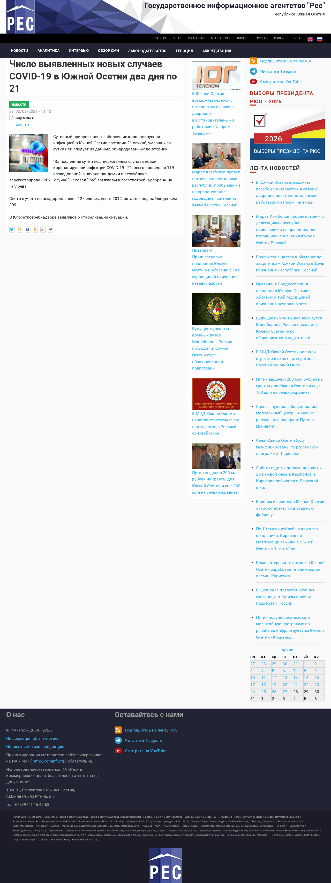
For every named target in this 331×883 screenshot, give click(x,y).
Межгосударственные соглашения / (220, 826)
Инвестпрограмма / (24, 826)
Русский (320, 39)
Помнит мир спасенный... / (306, 830)
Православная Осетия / (73, 835)
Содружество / (312, 835)
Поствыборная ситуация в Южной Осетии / (36, 835)
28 (263, 663)
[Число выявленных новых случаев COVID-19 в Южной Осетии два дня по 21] (28, 152)
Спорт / (17, 839)
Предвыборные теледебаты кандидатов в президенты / (195, 835)
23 (316, 684)
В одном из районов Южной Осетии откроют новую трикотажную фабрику (290, 508)
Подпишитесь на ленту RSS (286, 61)
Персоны (260, 38)
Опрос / (163, 830)
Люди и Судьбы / (191, 826)
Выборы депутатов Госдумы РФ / (283, 817)
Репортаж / (263, 835)
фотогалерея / (30, 839)
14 (295, 677)
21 (295, 684)
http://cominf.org (48, 761)
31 (295, 663)
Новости (19, 51)
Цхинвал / (44, 839)
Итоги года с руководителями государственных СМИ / (91, 826)
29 (274, 663)
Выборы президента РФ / (27, 821)
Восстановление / (174, 817)
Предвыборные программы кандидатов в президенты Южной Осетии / (125, 835)
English (310, 39)
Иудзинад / (148, 826)
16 (316, 677)
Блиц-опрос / (51, 817)
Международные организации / (258, 826)
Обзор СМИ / (41, 830)
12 (274, 677)
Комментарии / (172, 826)
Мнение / (282, 826)
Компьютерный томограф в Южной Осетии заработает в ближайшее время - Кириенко (290, 569)
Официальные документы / (183, 830)
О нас (177, 38)
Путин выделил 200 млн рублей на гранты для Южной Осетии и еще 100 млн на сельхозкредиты (289, 386)
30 (285, 663)
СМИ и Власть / (294, 835)
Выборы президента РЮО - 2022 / (134, 821)
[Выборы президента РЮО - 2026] (287, 134)
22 (306, 684)
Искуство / (55, 826)
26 (274, 691)
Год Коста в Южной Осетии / (234, 821)
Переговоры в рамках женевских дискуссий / (223, 830)
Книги (279, 38)
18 (263, 684)
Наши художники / (23, 830)
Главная (159, 38)
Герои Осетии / (210, 821)
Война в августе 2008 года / (74, 817)
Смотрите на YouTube (281, 81)
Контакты (196, 38)
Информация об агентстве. (32, 738)
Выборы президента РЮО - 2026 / (171, 821)
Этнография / (78, 839)
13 (285, 677)
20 (285, 684)
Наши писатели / (297, 826)
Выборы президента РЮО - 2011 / (60, 821)
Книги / (159, 826)
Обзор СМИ (108, 51)
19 (274, 684)
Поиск (295, 38)
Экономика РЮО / (60, 839)
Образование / (57, 830)
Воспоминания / (154, 817)
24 (252, 691)
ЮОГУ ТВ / (93, 839)
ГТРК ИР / (256, 821)
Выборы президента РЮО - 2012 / (97, 821)
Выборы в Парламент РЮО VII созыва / (242, 817)
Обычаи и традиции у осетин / (141, 830)
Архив (287, 649)
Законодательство (147, 51)
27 (252, 663)
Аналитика (48, 51)
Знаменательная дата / (290, 821)
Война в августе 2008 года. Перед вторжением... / (117, 817)
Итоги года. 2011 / (131, 826)
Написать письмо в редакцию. (35, 746)
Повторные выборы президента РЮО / (270, 830)
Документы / (269, 821)
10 (252, 677)
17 (252, 684)
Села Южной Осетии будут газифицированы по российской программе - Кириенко (287, 447)
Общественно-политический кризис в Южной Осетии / (95, 830)
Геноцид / (196, 821)
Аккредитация (216, 51)
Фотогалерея (220, 38)
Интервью (79, 51)
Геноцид (184, 51)
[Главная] (165, 865)
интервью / (42, 826)
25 (263, 691)
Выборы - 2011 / (211, 817)
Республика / (278, 835)
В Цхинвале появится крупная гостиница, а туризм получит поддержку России (285, 597)
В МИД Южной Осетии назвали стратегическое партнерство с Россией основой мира (286, 358)
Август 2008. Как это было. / (28, 817)
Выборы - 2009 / (193, 817)
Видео (242, 38)
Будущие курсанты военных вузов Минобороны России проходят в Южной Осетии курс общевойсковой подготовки (212, 348)
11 (263, 677)
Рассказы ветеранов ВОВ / (241, 835)
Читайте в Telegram (278, 71)
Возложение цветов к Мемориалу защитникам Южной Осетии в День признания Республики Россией (290, 263)
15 (306, 677)
